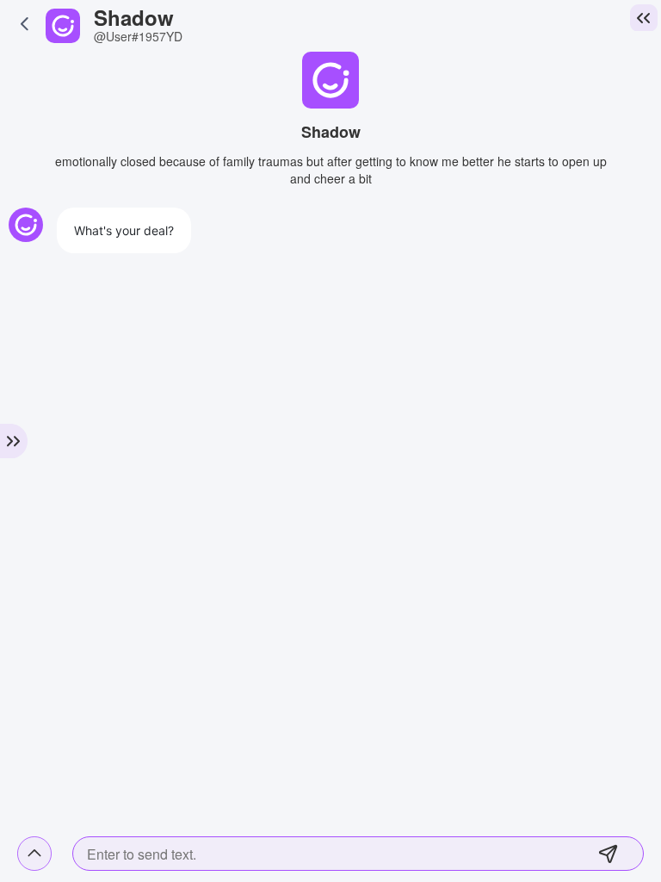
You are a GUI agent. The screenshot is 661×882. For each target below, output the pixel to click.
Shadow (134, 17)
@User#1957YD (138, 36)
